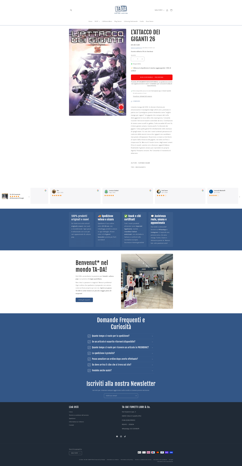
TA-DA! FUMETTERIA (89, 459)
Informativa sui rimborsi (76, 422)
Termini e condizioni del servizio (79, 415)
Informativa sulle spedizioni (160, 459)
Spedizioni (72, 418)
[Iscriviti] (136, 396)
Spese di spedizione (136, 47)
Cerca (71, 412)
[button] (71, 10)
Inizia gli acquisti (84, 300)
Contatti (71, 425)
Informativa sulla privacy (127, 459)
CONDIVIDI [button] (136, 101)
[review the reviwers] (39, 191)
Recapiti (171, 459)
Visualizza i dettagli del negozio (142, 96)
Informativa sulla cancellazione (165, 461)
